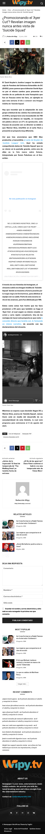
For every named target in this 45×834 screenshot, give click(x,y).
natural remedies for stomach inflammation (17, 719)
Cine (9, 10)
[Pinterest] (22, 42)
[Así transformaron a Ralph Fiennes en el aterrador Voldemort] (8, 524)
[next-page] (7, 555)
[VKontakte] (34, 813)
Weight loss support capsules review (14, 745)
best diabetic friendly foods (11, 732)
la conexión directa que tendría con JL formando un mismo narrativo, (22, 321)
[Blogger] (11, 813)
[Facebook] (12, 42)
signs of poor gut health (10, 712)
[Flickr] (22, 813)
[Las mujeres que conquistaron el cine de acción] (8, 536)
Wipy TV (37, 276)
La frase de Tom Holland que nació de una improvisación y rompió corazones (21, 747)
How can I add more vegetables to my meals (17, 725)
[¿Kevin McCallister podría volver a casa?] (8, 547)
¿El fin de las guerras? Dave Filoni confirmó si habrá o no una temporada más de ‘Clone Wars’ (33, 466)
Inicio (4, 10)
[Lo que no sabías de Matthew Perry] (8, 675)
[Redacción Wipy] (3, 36)
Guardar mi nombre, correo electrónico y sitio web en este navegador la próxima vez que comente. (21, 611)
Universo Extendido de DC (11, 437)
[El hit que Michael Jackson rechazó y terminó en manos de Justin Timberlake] (8, 663)
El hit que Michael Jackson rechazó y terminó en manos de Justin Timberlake (28, 662)
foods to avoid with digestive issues (14, 738)
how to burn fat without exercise (13, 705)
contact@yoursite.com (21, 796)
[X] (17, 42)
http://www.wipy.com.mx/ (22, 503)
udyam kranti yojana (9, 699)
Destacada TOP (26, 434)
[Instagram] (28, 813)
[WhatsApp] (28, 42)
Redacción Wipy (12, 36)
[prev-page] (3, 555)
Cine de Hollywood (14, 434)
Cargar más (22, 684)
